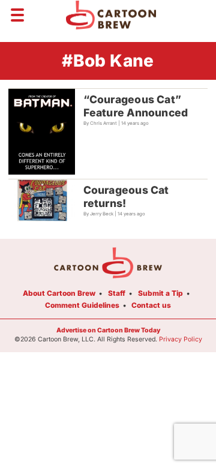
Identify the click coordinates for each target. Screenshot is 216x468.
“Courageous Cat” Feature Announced (135, 106)
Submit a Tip (160, 293)
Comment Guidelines (82, 305)
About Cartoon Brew (59, 293)
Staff (116, 293)
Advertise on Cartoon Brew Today (108, 330)
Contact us (151, 305)
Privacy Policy (180, 339)
